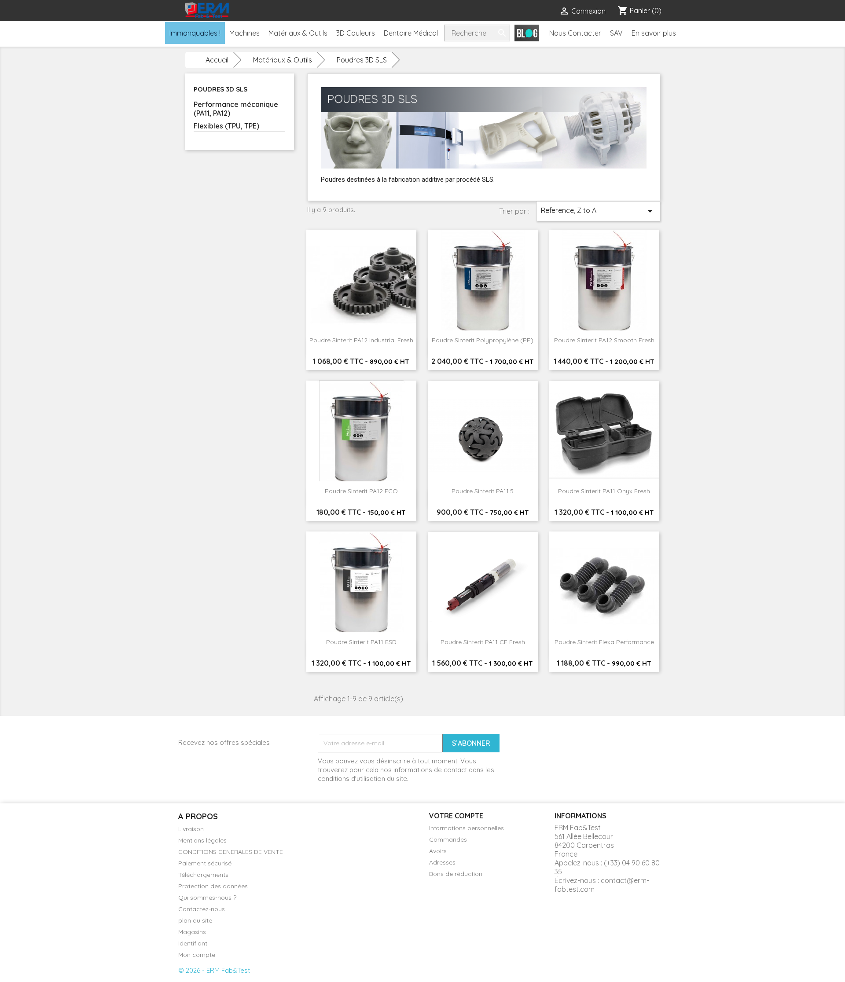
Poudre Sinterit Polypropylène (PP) (482, 340)
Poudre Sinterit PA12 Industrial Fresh (361, 340)
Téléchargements (203, 875)
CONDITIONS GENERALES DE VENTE (230, 852)
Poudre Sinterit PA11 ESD (361, 642)
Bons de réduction (455, 874)
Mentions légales (202, 840)
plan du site (195, 920)
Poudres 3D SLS (220, 89)
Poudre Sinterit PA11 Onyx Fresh (604, 491)
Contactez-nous (201, 909)
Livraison (191, 829)
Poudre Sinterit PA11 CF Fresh (483, 642)
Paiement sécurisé (204, 863)
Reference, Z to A (598, 211)
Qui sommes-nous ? (207, 897)
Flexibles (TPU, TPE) (226, 125)
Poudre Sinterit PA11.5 (483, 491)
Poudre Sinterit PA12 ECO (361, 491)
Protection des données (213, 886)
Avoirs (438, 851)
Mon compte (196, 955)
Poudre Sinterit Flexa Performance (604, 642)
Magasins (192, 932)
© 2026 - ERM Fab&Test (214, 970)
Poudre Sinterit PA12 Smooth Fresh (604, 340)
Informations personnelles (466, 828)
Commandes (448, 839)
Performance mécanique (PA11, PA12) (236, 108)
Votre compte (456, 815)
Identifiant (192, 943)
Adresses (442, 862)
